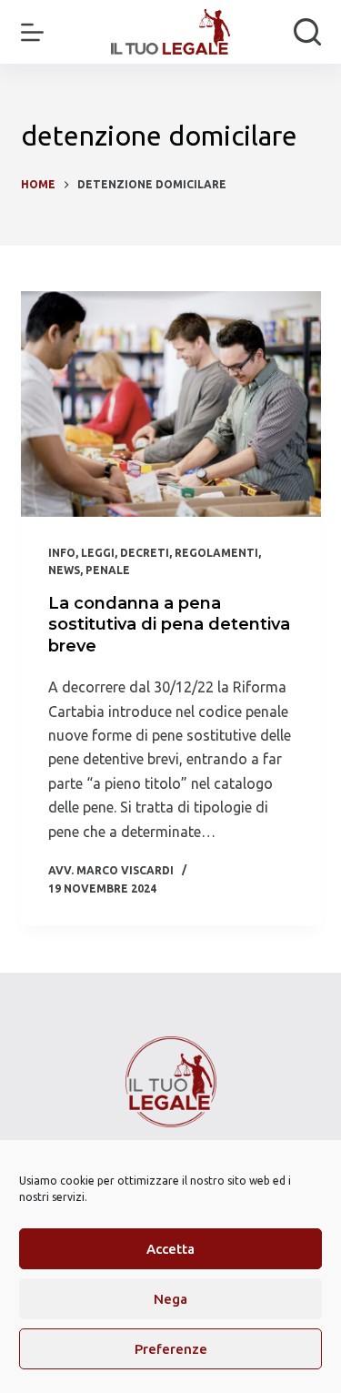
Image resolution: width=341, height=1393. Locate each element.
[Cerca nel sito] (307, 31)
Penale (107, 570)
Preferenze (171, 1349)
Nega (170, 1299)
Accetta (170, 1249)
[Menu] (32, 32)
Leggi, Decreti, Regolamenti (169, 553)
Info (61, 553)
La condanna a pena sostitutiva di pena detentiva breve (169, 624)
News (64, 570)
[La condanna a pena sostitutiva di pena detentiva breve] (171, 404)
